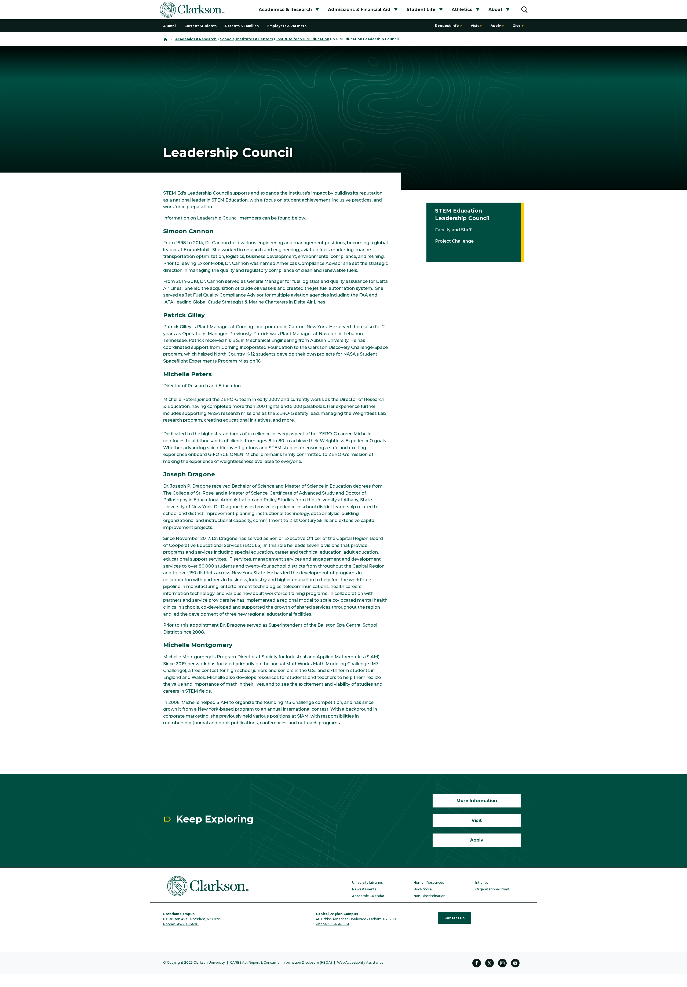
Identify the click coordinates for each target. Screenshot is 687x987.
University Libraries (367, 882)
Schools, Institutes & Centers (246, 39)
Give (517, 26)
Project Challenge (454, 241)
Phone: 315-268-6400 (181, 924)
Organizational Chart (492, 889)
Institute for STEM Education (302, 39)
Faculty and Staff (453, 229)
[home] (165, 39)
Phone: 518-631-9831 (332, 924)
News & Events (364, 889)
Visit (475, 26)
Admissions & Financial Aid (359, 9)
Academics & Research (285, 9)
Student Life (421, 9)
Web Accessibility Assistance (360, 962)
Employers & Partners (286, 26)
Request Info (447, 26)
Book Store (423, 889)
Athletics (462, 9)
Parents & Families (242, 26)
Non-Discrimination (429, 896)
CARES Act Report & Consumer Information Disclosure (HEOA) (281, 962)
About (495, 9)
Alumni (169, 26)
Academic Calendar (368, 896)
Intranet (481, 882)
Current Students (200, 26)
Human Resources (429, 882)
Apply (496, 26)
